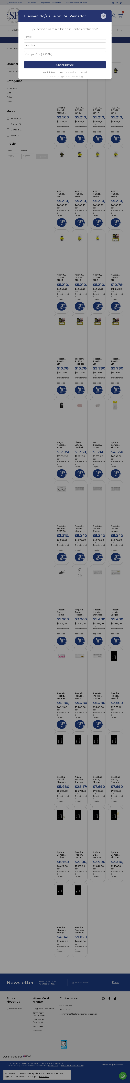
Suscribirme (65, 65)
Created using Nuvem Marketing (65, 76)
